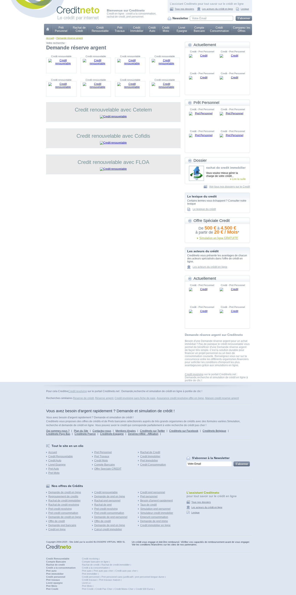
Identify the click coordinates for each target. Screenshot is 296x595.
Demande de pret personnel (110, 517)
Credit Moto (101, 460)
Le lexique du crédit (204, 209)
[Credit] (202, 60)
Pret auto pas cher (103, 570)
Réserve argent (104, 398)
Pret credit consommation (63, 512)
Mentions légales (125, 430)
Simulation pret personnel (155, 508)
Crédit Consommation (219, 29)
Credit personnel (90, 577)
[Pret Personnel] (202, 118)
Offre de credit (56, 521)
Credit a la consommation (95, 567)
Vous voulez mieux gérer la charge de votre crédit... (222, 174)
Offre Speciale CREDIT (107, 468)
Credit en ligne (57, 529)
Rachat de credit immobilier (64, 500)
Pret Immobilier (149, 460)
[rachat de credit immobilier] (196, 173)
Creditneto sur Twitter (152, 430)
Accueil (50, 38)
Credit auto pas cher (126, 570)
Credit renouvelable (106, 492)
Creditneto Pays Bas (58, 433)
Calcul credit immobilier (108, 529)
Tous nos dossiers (184, 9)
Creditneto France (85, 433)
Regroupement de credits (63, 496)
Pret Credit (87, 589)
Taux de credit (148, 504)
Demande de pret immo (154, 521)
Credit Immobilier (150, 456)
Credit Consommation (153, 464)
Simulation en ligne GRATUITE (218, 238)
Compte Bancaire (199, 29)
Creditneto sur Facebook (183, 430)
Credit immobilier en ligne (155, 525)
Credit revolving (194, 374)
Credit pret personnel (152, 492)
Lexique (245, 9)
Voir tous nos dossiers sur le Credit (229, 186)
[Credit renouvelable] (61, 65)
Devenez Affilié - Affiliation (143, 433)
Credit (48, 29)
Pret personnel (149, 496)
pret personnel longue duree (149, 577)
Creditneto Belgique (214, 430)
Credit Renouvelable (60, 456)
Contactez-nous (102, 430)
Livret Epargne (182, 29)
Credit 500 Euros (144, 589)
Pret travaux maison (109, 580)
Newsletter (180, 18)
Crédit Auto (152, 29)
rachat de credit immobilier (226, 167)
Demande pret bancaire (62, 525)
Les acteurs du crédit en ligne (217, 9)
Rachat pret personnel (107, 500)
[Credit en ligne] (78, 8)
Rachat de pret (103, 504)
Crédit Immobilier (136, 29)
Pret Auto (53, 468)
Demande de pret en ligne (109, 496)
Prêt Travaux (120, 29)
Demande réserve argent (69, 38)
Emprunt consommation (154, 517)
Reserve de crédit (83, 398)
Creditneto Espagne (112, 433)
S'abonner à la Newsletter (210, 458)
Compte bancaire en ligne (95, 561)
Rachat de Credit (150, 452)
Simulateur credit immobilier (156, 512)
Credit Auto (54, 460)
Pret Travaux (101, 456)
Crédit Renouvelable (100, 29)
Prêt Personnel (61, 29)
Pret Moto (54, 472)
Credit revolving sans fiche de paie (135, 398)
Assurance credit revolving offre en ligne (180, 398)
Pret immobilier (89, 573)
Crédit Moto (165, 29)
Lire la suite (239, 179)
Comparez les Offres (241, 29)
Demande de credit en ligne (64, 492)
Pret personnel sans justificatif (117, 577)
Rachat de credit (90, 564)
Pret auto (86, 570)
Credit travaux (89, 580)
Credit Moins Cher (123, 589)
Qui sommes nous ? (58, 430)
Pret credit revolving (60, 508)
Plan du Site (81, 430)
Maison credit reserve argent (222, 398)
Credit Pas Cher (103, 589)
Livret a (86, 583)
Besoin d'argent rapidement (156, 500)
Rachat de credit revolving (63, 504)
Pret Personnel (103, 452)
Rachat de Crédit (79, 29)
